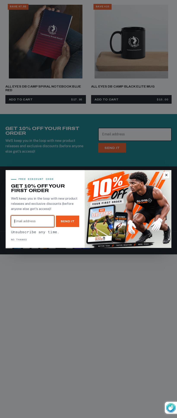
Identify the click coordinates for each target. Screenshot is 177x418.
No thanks (19, 239)
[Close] (166, 175)
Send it (68, 221)
